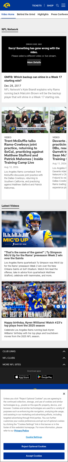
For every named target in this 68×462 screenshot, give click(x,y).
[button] (34, 62)
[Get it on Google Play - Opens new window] (45, 379)
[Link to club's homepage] (7, 4)
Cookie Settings (34, 437)
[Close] (64, 393)
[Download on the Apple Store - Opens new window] (22, 377)
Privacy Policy (21, 430)
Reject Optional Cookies (34, 446)
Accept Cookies (34, 455)
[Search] (57, 5)
